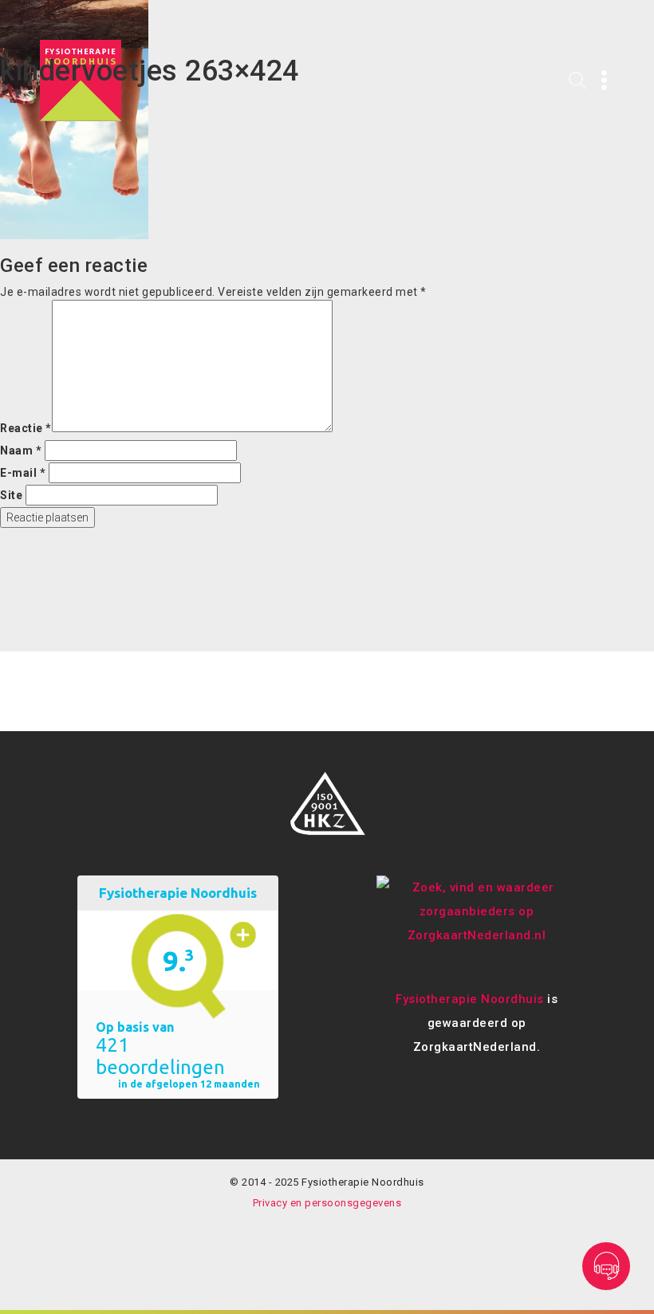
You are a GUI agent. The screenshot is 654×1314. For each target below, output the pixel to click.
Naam (20, 450)
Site (11, 495)
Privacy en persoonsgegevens (327, 1203)
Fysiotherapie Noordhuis (470, 999)
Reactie (26, 428)
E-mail (22, 472)
